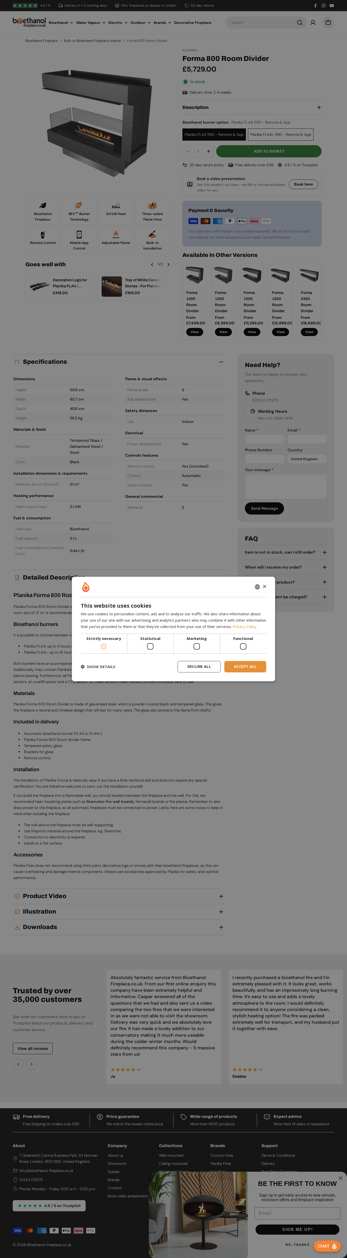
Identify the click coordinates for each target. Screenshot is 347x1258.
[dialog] (173, 629)
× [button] (264, 587)
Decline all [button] (199, 666)
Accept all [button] (245, 666)
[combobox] (257, 586)
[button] (98, 667)
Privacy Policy (245, 626)
